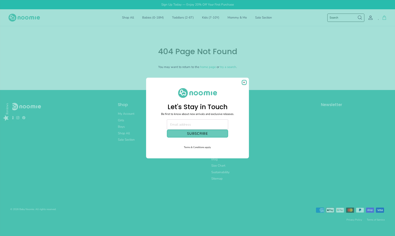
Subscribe (197, 133)
